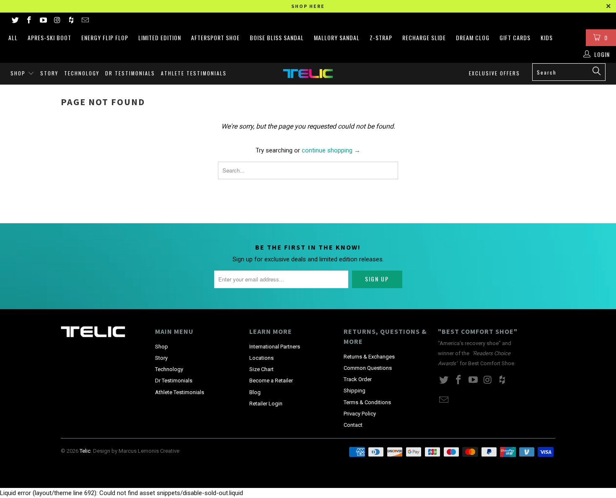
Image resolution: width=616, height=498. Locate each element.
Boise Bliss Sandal (277, 37)
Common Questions (368, 368)
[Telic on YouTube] (43, 21)
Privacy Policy (360, 413)
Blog (255, 392)
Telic (85, 451)
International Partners (274, 346)
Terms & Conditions (367, 402)
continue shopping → (331, 150)
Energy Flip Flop (104, 37)
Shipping (354, 390)
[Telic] (308, 73)
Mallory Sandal (337, 37)
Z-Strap (381, 37)
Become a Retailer (271, 380)
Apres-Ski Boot (49, 37)
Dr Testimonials (130, 73)
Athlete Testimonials (194, 73)
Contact (353, 425)
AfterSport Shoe (215, 37)
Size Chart (261, 369)
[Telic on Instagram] (57, 21)
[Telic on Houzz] (71, 21)
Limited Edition (159, 37)
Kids (547, 37)
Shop (19, 73)
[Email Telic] (85, 21)
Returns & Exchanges (369, 357)
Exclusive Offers (494, 73)
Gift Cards (515, 37)
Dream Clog (472, 37)
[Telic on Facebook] (29, 21)
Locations (261, 358)
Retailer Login (265, 403)
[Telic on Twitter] (14, 21)
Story (49, 73)
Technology (81, 73)
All (13, 37)
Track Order (358, 379)
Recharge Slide (424, 37)
